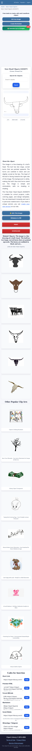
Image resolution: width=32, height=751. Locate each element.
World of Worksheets (16, 743)
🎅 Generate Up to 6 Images (18, 27)
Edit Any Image (16, 19)
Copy (26, 679)
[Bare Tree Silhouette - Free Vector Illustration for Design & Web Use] (16, 444)
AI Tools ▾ (16, 2)
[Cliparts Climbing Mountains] (16, 416)
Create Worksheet (16, 24)
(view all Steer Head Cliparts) (16, 246)
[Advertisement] (16, 49)
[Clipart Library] (2, 2)
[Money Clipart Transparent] (16, 474)
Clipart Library (11, 737)
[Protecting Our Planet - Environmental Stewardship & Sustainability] (16, 622)
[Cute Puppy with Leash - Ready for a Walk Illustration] (16, 564)
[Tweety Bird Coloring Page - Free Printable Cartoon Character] (16, 503)
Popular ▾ (22, 2)
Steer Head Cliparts (11, 7)
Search (16, 85)
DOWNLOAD (16, 231)
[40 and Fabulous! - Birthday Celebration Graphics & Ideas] (16, 592)
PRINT (16, 224)
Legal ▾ (28, 2)
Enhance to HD (16, 218)
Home (3, 7)
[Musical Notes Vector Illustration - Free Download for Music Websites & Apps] (16, 533)
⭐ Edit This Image (16, 213)
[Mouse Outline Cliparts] (16, 653)
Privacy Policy (21, 740)
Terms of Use (10, 740)
